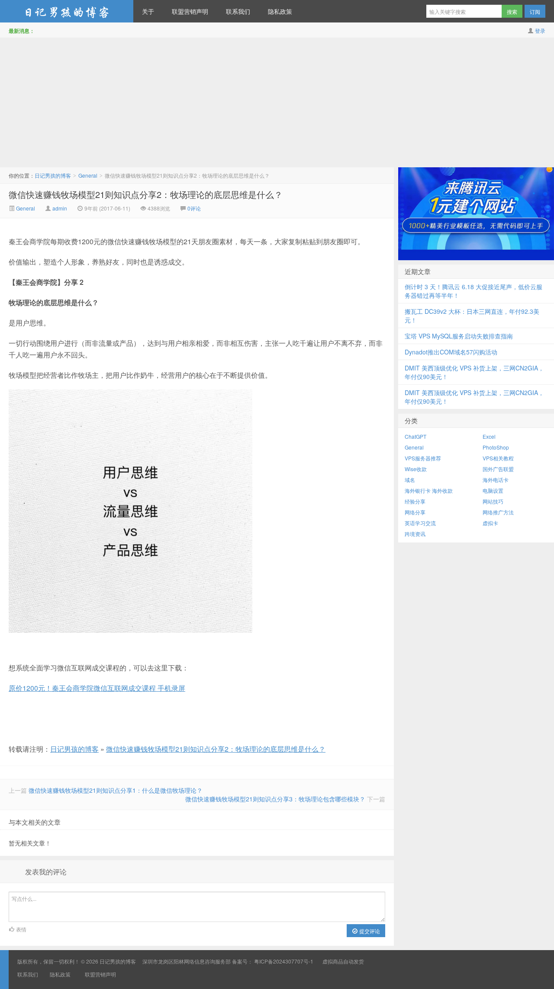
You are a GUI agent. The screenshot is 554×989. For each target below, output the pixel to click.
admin (59, 208)
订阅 (535, 11)
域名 (410, 479)
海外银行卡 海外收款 (429, 490)
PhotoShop (496, 447)
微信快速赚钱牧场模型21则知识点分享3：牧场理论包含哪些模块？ (275, 798)
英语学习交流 (420, 522)
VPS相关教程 (498, 458)
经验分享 (415, 501)
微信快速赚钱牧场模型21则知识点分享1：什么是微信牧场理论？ (116, 790)
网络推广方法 (498, 512)
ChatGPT (415, 436)
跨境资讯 (415, 533)
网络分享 (415, 512)
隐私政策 (280, 11)
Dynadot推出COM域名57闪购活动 (451, 352)
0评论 (194, 208)
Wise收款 (416, 468)
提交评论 (369, 931)
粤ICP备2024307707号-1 (283, 961)
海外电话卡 (496, 479)
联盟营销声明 (190, 11)
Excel (489, 436)
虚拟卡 (490, 522)
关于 (148, 11)
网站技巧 (493, 501)
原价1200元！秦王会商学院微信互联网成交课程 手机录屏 (97, 688)
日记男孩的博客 (66, 11)
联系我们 (238, 11)
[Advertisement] (277, 102)
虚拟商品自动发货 (343, 961)
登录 (540, 30)
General (87, 175)
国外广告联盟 (498, 468)
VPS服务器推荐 (423, 458)
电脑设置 (493, 490)
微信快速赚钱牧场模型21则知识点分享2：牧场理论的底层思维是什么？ (146, 194)
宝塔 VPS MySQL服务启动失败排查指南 (459, 336)
